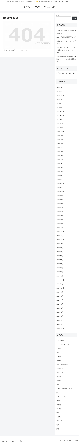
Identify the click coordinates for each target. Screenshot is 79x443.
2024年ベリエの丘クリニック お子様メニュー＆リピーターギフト (66, 50)
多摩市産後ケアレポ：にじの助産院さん (66, 42)
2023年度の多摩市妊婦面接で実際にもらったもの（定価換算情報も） (66, 59)
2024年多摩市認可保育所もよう (66, 37)
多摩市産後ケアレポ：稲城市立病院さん (66, 32)
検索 (57, 15)
